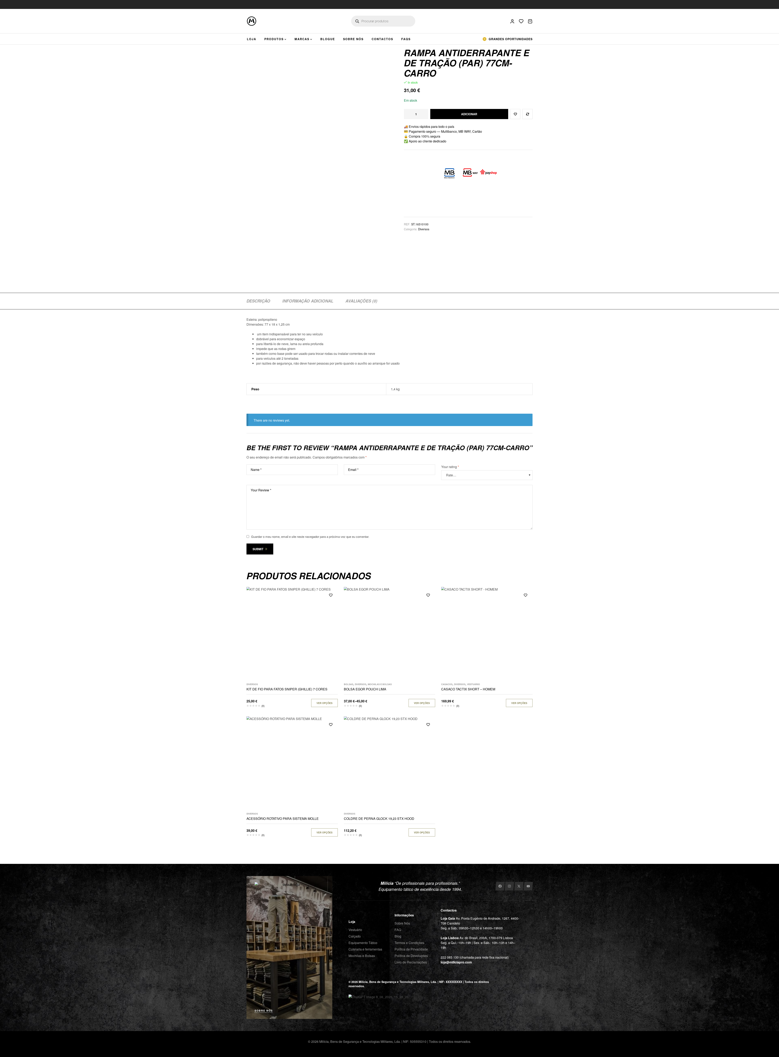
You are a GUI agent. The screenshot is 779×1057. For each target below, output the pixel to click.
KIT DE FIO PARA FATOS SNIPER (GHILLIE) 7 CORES (286, 689)
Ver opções (324, 703)
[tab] (258, 300)
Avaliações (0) (361, 300)
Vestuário (473, 684)
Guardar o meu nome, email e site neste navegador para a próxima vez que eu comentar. (310, 536)
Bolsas (348, 684)
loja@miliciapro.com (456, 962)
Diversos (423, 229)
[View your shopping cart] (530, 21)
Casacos (446, 684)
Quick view (330, 613)
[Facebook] (500, 886)
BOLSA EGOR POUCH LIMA (365, 689)
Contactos (449, 910)
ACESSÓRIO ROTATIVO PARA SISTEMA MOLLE (282, 818)
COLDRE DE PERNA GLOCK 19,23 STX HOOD (379, 818)
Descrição (258, 300)
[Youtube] (528, 886)
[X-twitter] (518, 886)
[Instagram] (509, 886)
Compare (527, 114)
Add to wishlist (515, 114)
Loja (352, 921)
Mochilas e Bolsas (380, 684)
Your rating (450, 466)
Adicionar (469, 114)
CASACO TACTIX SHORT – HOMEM (468, 689)
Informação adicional (307, 300)
